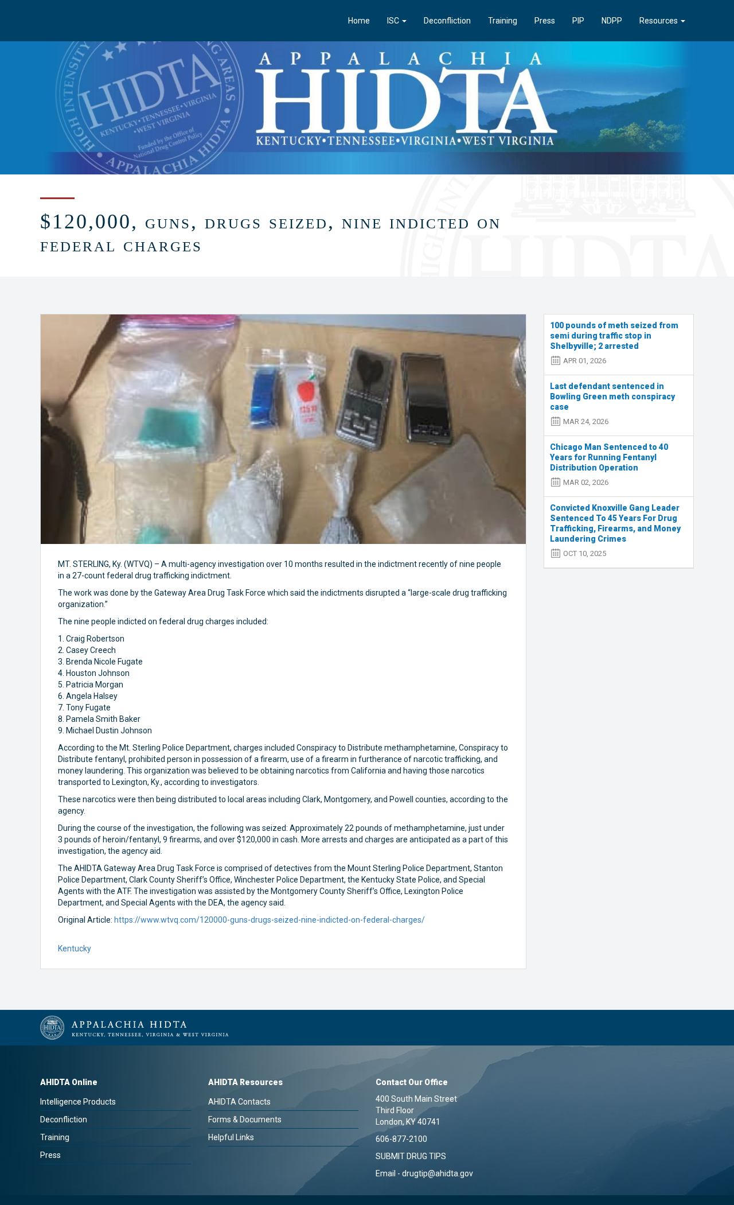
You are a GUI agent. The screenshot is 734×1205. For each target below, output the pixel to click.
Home (359, 20)
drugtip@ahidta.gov (437, 1173)
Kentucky (74, 948)
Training (502, 20)
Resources (659, 20)
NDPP (612, 20)
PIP (578, 20)
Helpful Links (231, 1137)
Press (544, 20)
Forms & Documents (245, 1119)
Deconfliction (447, 20)
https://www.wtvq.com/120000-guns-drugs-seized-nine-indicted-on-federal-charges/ (269, 919)
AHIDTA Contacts (239, 1101)
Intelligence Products (78, 1101)
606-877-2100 (401, 1139)
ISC (394, 20)
